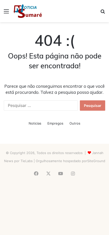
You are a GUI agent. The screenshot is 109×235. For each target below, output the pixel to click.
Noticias (35, 123)
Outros (74, 123)
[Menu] (6, 13)
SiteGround (96, 161)
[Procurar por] (102, 13)
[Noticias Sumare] (28, 11)
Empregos (55, 123)
